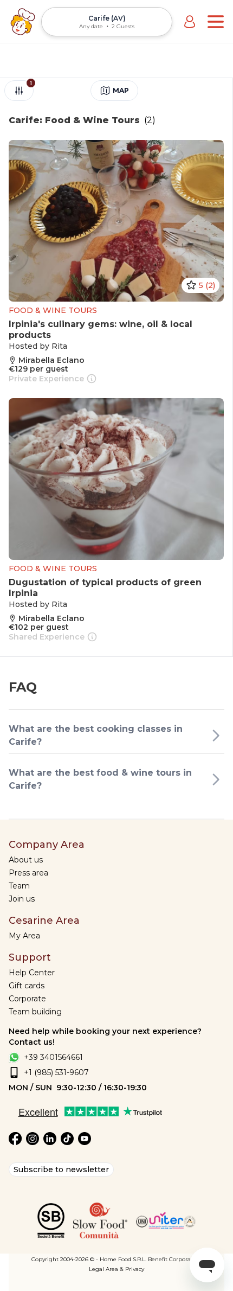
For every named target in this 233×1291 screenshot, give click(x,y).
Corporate (27, 999)
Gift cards (26, 985)
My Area (24, 936)
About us (26, 860)
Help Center (32, 972)
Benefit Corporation (175, 1259)
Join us (22, 899)
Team (19, 886)
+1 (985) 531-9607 (56, 1072)
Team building (35, 1012)
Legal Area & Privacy (116, 1269)
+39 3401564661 (53, 1057)
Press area (28, 873)
